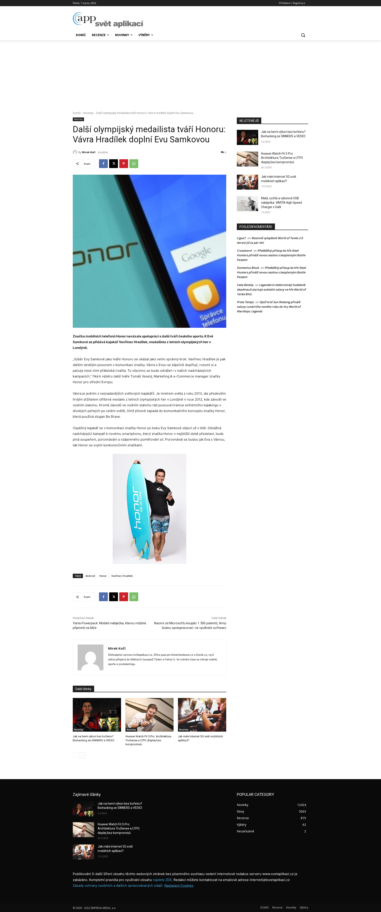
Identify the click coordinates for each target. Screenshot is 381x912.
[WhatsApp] (133, 163)
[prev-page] (75, 755)
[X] (113, 163)
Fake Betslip (245, 285)
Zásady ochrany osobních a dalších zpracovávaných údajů (117, 885)
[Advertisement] (190, 73)
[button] (303, 35)
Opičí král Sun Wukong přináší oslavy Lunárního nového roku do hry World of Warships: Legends (269, 306)
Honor (103, 575)
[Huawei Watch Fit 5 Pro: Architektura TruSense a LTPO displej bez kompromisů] (149, 715)
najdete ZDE (162, 880)
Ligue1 (241, 238)
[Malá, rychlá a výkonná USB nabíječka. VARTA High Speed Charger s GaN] (247, 203)
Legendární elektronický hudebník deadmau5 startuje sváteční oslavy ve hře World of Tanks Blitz (271, 289)
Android (90, 575)
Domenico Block (248, 268)
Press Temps (245, 302)
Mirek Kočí (88, 152)
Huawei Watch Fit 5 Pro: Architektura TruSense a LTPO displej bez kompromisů (148, 740)
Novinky (88, 113)
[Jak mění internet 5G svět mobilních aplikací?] (202, 715)
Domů (76, 113)
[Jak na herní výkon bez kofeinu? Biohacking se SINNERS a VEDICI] (97, 715)
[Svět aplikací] (108, 20)
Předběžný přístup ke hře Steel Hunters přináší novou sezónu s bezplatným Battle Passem (271, 255)
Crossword (244, 251)
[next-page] (82, 755)
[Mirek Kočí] (75, 152)
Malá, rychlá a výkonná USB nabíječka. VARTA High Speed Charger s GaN (281, 202)
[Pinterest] (123, 163)
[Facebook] (103, 163)
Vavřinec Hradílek (122, 575)
